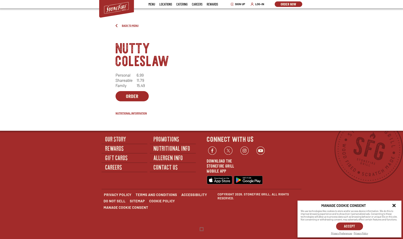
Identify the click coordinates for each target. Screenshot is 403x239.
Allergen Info (168, 157)
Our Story (115, 139)
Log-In (258, 4)
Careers (197, 4)
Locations (165, 4)
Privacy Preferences (341, 233)
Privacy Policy (361, 233)
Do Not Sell (115, 201)
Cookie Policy (162, 201)
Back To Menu (130, 25)
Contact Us (166, 167)
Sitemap (137, 201)
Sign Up (238, 4)
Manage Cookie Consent (126, 207)
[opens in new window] (219, 180)
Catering (182, 4)
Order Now (291, 4)
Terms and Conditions (156, 195)
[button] (394, 205)
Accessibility (194, 195)
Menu (151, 4)
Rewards (212, 4)
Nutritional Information (131, 113)
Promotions (166, 139)
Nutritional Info (172, 148)
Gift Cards (116, 157)
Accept (349, 226)
